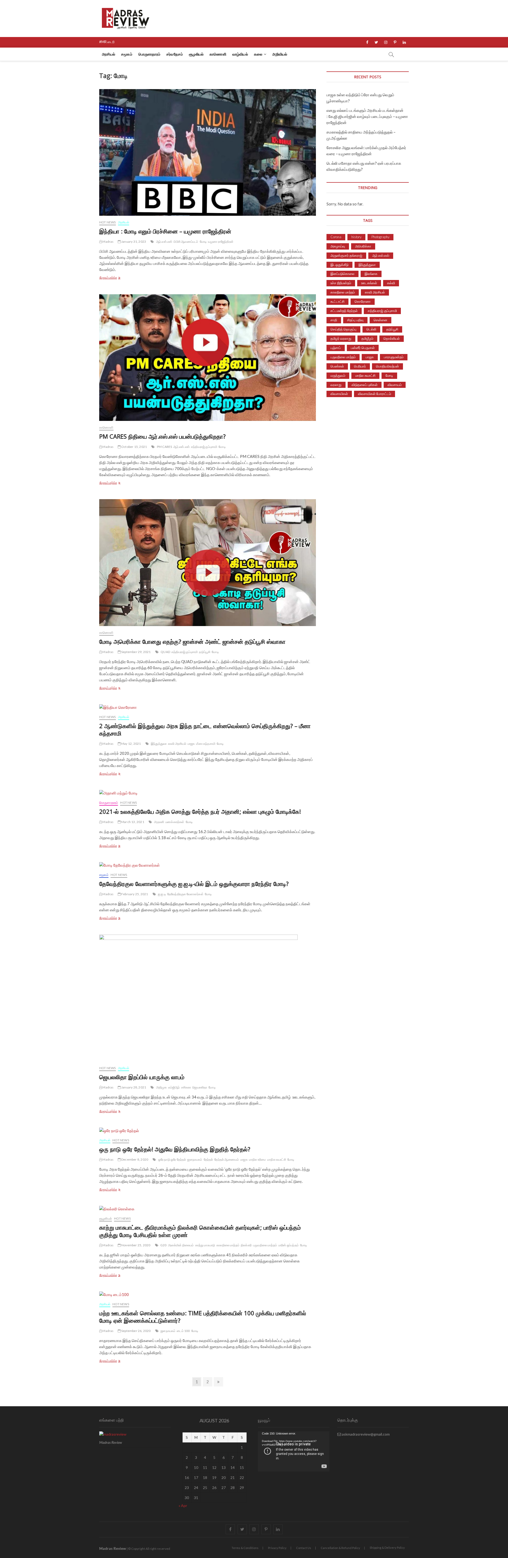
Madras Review (112, 1548)
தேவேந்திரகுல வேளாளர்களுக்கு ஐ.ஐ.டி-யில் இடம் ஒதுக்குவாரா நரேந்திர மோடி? (194, 884)
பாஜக (191, 744)
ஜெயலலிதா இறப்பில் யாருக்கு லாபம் (141, 1077)
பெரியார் (360, 366)
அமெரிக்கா (363, 246)
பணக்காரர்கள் (174, 822)
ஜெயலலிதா (199, 1087)
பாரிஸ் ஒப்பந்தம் (288, 1245)
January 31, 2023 (133, 241)
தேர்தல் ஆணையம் (226, 1159)
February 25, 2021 (134, 894)
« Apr (183, 1505)
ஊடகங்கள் (369, 283)
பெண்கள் (337, 366)
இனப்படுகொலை (342, 274)
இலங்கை (371, 274)
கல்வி (391, 283)
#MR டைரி (107, 42)
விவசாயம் (395, 385)
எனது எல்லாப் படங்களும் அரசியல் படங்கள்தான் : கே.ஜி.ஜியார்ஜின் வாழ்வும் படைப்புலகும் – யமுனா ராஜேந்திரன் (367, 116)
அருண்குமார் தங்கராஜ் (346, 255)
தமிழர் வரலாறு (340, 338)
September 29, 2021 (136, 652)
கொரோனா (363, 301)
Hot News (107, 222)
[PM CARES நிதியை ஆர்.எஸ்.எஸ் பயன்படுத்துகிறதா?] (207, 357)
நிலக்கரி (246, 1245)
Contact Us (303, 1548)
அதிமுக (161, 1087)
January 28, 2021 (133, 1087)
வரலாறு (336, 385)
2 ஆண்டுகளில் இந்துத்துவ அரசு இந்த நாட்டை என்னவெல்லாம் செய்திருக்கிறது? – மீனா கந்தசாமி (205, 729)
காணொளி (218, 54)
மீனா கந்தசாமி (205, 744)
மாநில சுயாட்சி (276, 1159)
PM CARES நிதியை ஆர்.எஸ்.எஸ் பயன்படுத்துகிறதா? (162, 436)
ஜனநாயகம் (194, 1159)
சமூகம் (126, 54)
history (356, 237)
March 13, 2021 (132, 822)
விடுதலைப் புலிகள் (365, 385)
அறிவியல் (279, 54)
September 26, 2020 (136, 1331)
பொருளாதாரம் (149, 54)
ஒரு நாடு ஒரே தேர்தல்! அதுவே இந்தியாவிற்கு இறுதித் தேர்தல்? (174, 1149)
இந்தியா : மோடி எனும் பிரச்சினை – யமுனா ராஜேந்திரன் (165, 231)
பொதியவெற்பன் (387, 366)
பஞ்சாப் (335, 348)
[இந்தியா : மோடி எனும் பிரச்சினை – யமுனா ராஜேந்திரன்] (207, 152)
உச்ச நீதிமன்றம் (340, 283)
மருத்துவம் (337, 375)
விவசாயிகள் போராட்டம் (374, 394)
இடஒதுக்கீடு (339, 265)
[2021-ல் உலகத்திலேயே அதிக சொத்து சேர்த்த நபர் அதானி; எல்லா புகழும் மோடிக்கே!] (207, 793)
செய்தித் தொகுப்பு (343, 329)
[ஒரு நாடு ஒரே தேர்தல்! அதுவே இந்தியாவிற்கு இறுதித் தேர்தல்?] (207, 1131)
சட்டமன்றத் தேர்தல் (344, 311)
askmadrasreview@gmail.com (365, 1434)
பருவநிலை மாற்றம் (265, 1245)
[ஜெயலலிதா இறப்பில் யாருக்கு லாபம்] (207, 998)
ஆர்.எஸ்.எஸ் (164, 241)
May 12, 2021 (131, 744)
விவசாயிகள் (339, 394)
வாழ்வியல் (240, 54)
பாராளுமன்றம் (393, 357)
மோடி (203, 241)
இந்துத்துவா (159, 744)
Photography (380, 237)
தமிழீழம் (367, 338)
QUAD (165, 652)
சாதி (333, 320)
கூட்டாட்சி (337, 301)
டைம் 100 (183, 1331)
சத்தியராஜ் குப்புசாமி (204, 447)
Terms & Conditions (245, 1548)
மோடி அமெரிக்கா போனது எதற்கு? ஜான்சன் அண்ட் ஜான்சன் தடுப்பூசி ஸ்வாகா (192, 641)
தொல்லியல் (391, 338)
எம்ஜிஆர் (174, 1087)
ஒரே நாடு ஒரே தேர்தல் (172, 1159)
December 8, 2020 (134, 1159)
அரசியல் (108, 54)
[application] (293, 1451)
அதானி (159, 822)
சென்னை (380, 320)
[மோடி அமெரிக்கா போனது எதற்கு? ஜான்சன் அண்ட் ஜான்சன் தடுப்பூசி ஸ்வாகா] (207, 562)
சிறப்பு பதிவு (355, 320)
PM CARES (164, 447)
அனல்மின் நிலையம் (181, 1245)
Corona (335, 237)
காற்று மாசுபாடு (205, 1245)
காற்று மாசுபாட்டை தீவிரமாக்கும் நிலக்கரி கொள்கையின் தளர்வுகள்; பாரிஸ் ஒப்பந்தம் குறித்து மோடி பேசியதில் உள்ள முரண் (200, 1231)
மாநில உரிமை (257, 1159)
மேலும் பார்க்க (115, 278)
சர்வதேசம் (174, 54)
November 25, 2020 (136, 1245)
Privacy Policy (277, 1548)
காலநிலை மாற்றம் (227, 1245)
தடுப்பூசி (204, 652)
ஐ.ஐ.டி (162, 894)
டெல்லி (371, 329)
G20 (163, 1245)
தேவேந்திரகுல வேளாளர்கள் (185, 894)
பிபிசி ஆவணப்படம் (186, 241)
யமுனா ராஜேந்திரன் (220, 241)
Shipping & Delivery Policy (387, 1547)
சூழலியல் (196, 54)
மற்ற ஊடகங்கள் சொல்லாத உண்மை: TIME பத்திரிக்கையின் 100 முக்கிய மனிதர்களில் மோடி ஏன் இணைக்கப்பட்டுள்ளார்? (202, 1316)
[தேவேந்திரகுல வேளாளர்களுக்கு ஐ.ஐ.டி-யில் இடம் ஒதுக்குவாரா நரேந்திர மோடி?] (207, 865)
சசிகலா (186, 1087)
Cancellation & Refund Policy (340, 1548)
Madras (108, 241)
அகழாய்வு (337, 246)
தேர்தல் (208, 1159)
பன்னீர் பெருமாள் (363, 348)
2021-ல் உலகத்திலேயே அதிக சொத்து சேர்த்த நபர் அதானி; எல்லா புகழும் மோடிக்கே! (200, 811)
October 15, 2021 (134, 447)
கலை (258, 54)
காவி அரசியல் (177, 744)
